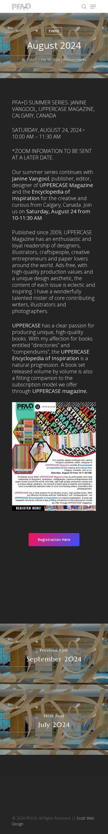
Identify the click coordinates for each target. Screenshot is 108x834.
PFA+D (31, 59)
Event (54, 30)
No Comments (75, 59)
